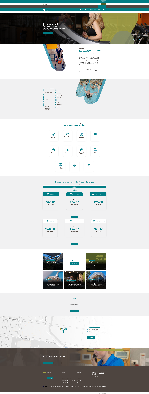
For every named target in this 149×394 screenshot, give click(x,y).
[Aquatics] (81, 134)
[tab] (74, 187)
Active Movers (67, 152)
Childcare (53, 152)
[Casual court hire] (95, 133)
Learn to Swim (89, 168)
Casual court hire (95, 137)
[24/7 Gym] (53, 134)
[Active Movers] (67, 149)
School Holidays (60, 168)
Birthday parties (81, 152)
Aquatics (81, 137)
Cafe (95, 152)
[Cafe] (95, 149)
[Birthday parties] (81, 149)
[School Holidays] (60, 164)
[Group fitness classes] (67, 133)
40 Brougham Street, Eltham (88, 55)
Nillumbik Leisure (45, 12)
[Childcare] (53, 149)
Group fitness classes (67, 137)
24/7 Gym (53, 137)
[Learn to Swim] (88, 165)
